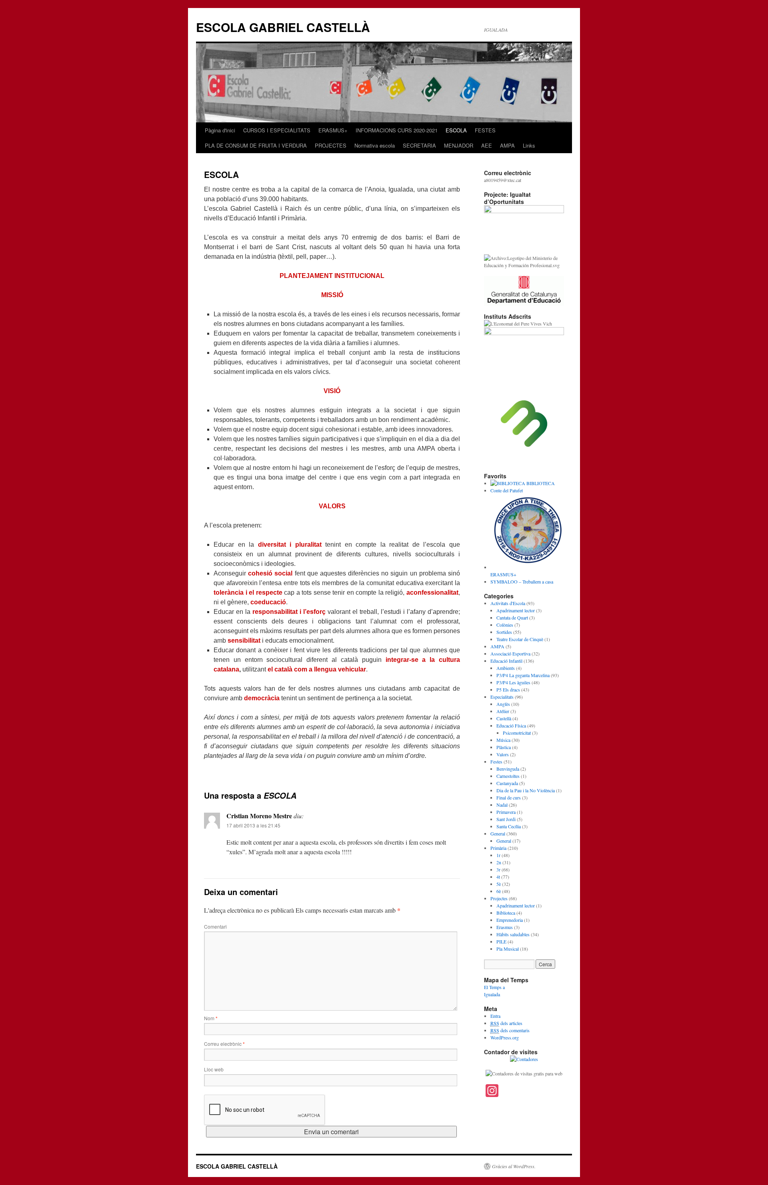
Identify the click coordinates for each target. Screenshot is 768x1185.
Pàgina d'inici (220, 130)
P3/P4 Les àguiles (513, 682)
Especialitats (502, 696)
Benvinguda (507, 768)
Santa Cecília (508, 826)
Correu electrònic (224, 1043)
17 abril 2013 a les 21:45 (253, 825)
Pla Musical (507, 948)
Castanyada (507, 783)
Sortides (504, 632)
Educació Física (511, 725)
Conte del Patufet (506, 490)
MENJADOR (458, 145)
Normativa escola (374, 145)
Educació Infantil (506, 660)
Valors (502, 754)
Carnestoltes (508, 776)
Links (529, 145)
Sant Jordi (506, 819)
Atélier (502, 711)
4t (498, 876)
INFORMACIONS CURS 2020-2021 (397, 130)
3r (498, 869)
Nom (211, 1018)
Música (503, 740)
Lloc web (214, 1069)
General (497, 833)
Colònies (504, 624)
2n (498, 862)
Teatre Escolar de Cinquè (519, 639)
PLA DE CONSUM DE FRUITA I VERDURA (256, 145)
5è (498, 884)
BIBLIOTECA (540, 483)
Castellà (503, 718)
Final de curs (508, 797)
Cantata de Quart (512, 617)
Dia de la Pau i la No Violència (525, 790)
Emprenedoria (509, 920)
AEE (486, 145)
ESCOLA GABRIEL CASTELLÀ (283, 27)
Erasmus (504, 927)
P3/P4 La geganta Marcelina (523, 675)
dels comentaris (510, 1030)
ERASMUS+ (333, 130)
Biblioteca (505, 912)
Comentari (215, 926)
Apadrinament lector (515, 610)
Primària (498, 848)
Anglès (503, 704)
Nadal (502, 804)
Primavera (506, 812)
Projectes (499, 898)
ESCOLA (456, 130)
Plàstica (503, 747)
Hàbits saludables (513, 934)
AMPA (507, 145)
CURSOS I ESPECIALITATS (276, 130)
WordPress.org (504, 1037)
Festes (496, 761)
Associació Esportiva (510, 653)
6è (498, 891)
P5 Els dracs (508, 689)
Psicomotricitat (517, 732)
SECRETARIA (419, 145)
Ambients (505, 668)
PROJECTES (330, 145)
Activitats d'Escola (507, 603)
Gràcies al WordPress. (514, 1166)
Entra (495, 1016)
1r (498, 855)
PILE (501, 941)
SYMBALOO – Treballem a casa (521, 581)
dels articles (506, 1023)
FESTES (485, 130)
